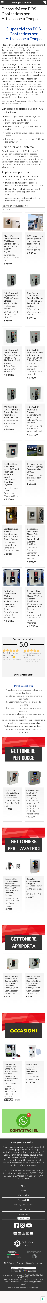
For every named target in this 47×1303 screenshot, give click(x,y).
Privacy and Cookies (23, 1204)
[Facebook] (16, 1226)
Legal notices (23, 1209)
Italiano (39, 1263)
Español (20, 1263)
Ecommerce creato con (23, 1287)
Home (23, 1190)
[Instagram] (22, 1226)
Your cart (22, 1200)
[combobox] (23, 209)
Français (30, 1263)
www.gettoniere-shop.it (23, 2)
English (11, 1263)
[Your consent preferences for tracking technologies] (42, 1299)
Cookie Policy (24, 1218)
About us (23, 1214)
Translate (31, 1270)
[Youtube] (29, 1226)
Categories (23, 1195)
